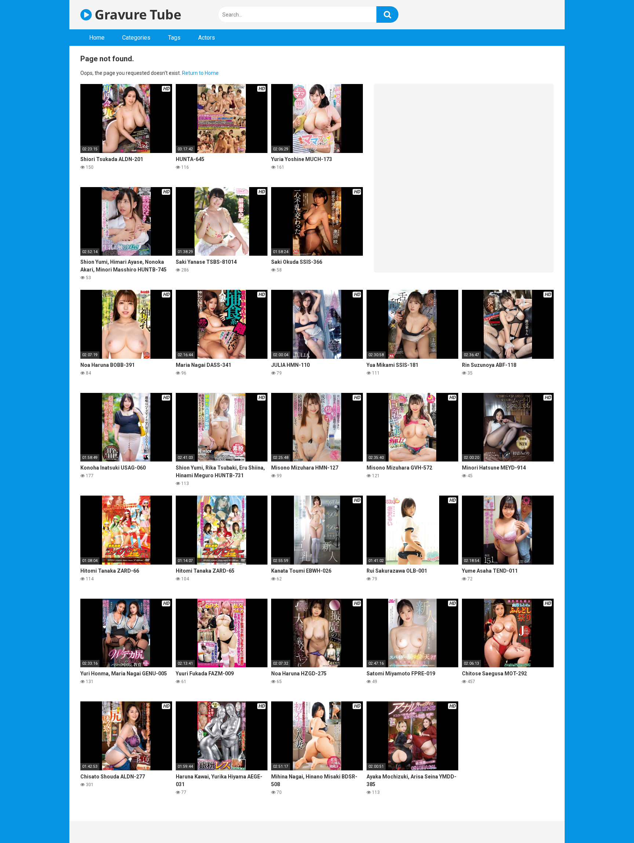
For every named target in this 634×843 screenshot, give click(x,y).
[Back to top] (609, 820)
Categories (136, 37)
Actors (206, 37)
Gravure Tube (136, 14)
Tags (174, 37)
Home (97, 37)
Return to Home (200, 73)
